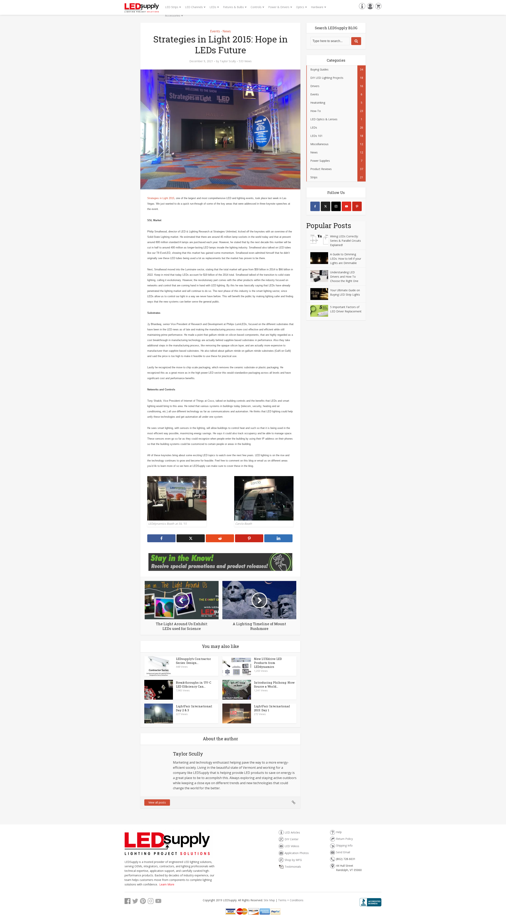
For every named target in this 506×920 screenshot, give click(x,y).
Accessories (174, 15)
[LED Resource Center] (361, 6)
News (227, 31)
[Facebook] (315, 206)
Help (339, 832)
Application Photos (297, 853)
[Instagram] (336, 206)
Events (215, 31)
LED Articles (292, 832)
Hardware (318, 7)
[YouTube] (346, 206)
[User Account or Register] (369, 6)
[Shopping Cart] (377, 6)
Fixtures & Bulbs (235, 7)
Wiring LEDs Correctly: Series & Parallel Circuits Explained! (345, 240)
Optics (301, 7)
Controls (257, 7)
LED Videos (292, 846)
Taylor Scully (228, 61)
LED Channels (195, 7)
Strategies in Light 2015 (160, 198)
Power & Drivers (280, 7)
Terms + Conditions (290, 900)
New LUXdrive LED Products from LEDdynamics (268, 663)
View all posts (157, 802)
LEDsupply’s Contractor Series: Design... (193, 661)
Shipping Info (344, 845)
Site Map (269, 900)
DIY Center (291, 839)
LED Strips (173, 7)
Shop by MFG (293, 860)
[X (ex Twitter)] (325, 206)
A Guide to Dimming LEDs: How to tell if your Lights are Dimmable (345, 258)
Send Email (343, 852)
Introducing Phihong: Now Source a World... (274, 684)
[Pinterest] (357, 206)
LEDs (214, 7)
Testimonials (293, 866)
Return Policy (344, 839)
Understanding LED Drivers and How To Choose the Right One (344, 276)
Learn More (166, 884)
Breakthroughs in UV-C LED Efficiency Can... (193, 684)
